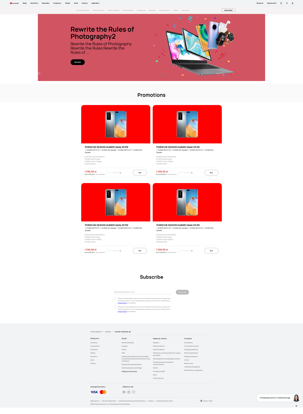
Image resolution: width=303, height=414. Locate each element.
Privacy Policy (122, 303)
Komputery (94, 350)
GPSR (155, 375)
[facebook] (124, 392)
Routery (93, 363)
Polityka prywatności (191, 357)
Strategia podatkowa (191, 350)
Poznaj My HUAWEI (159, 371)
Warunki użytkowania (191, 353)
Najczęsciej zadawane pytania (131, 364)
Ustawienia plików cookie (164, 401)
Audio (92, 360)
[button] (281, 3)
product (108, 332)
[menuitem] (104, 343)
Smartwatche (94, 346)
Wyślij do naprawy (158, 350)
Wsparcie (156, 343)
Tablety (92, 353)
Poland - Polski (208, 401)
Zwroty (124, 350)
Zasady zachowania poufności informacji (132, 401)
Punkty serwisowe (159, 346)
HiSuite (155, 368)
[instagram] (133, 392)
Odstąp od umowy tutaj (129, 371)
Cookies (150, 401)
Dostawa (124, 346)
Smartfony (93, 343)
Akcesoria (93, 357)
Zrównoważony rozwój (191, 346)
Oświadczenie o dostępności (193, 370)
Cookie (186, 360)
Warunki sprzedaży (128, 343)
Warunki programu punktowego (132, 368)
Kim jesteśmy (188, 343)
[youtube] (128, 392)
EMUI (123, 353)
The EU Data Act (158, 378)
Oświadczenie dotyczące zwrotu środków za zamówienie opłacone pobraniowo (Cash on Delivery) (136, 359)
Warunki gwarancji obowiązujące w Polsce (166, 359)
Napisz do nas (188, 363)
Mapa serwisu (94, 401)
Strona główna (96, 332)
